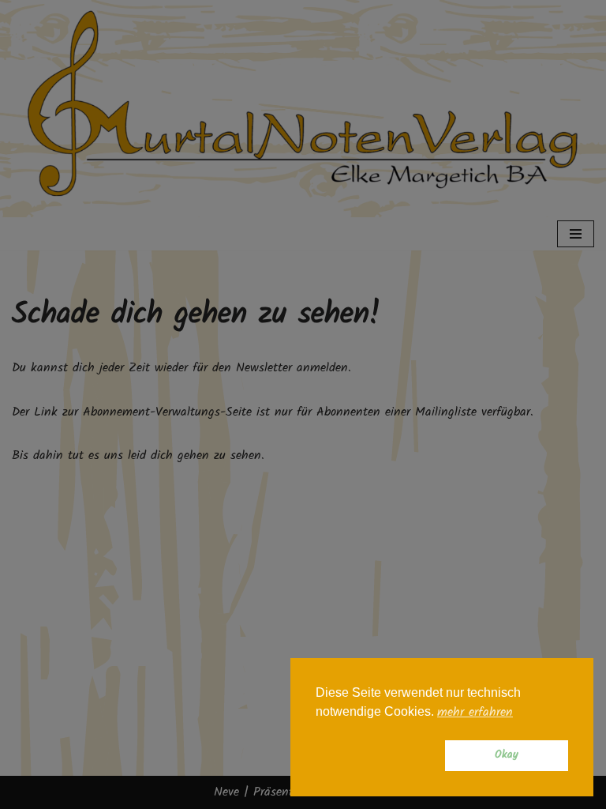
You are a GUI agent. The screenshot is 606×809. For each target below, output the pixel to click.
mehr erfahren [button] (475, 712)
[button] (377, 756)
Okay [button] (506, 755)
